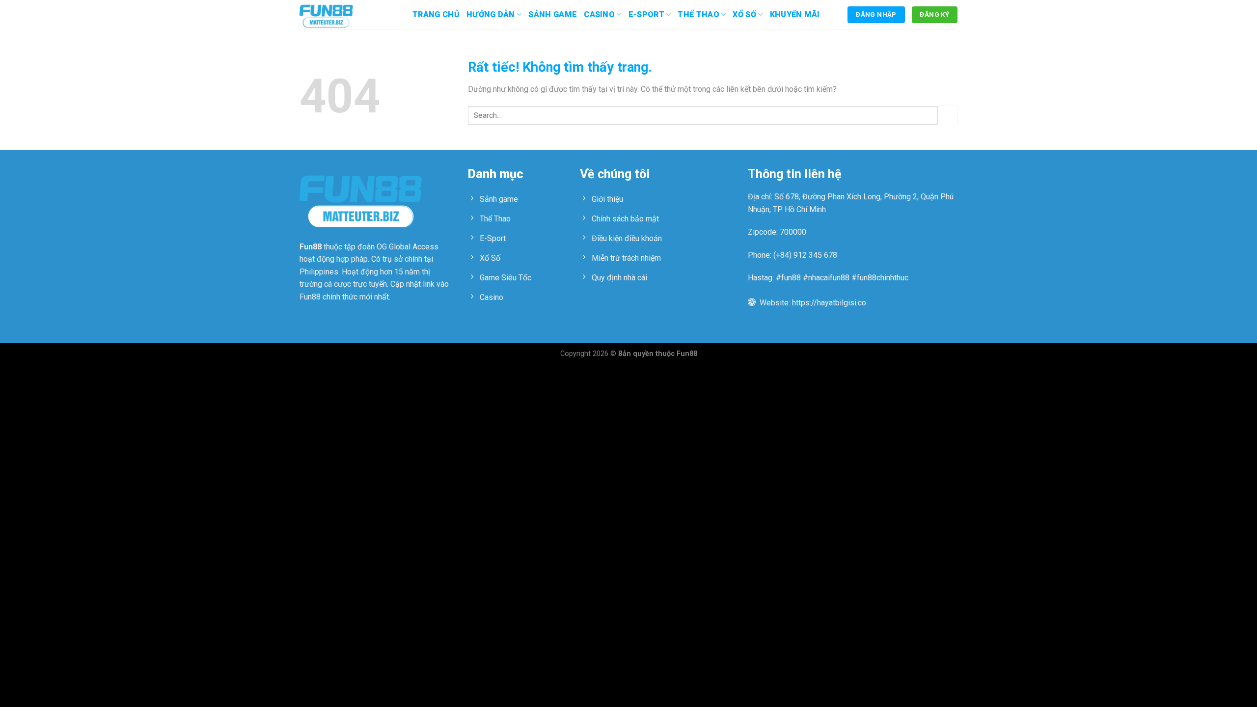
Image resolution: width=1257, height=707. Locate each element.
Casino (599, 14)
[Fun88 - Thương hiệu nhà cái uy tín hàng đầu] (349, 14)
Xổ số (744, 14)
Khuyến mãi (795, 14)
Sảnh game (552, 14)
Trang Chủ (436, 14)
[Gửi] (947, 115)
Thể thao (698, 14)
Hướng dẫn (490, 14)
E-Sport (646, 14)
